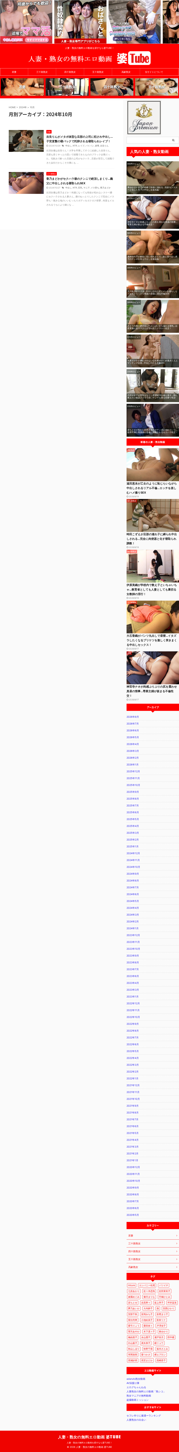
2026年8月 (133, 716)
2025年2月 (133, 839)
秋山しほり (133, 1348)
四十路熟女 (70, 72)
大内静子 (148, 1308)
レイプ (81, 145)
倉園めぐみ (133, 1296)
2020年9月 (133, 1187)
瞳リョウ (158, 1343)
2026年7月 (133, 723)
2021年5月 (133, 1132)
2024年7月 (133, 887)
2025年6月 (133, 812)
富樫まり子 (162, 1314)
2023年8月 (133, 962)
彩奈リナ (161, 1320)
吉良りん (104, 145)
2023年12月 (133, 935)
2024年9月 (133, 873)
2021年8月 (133, 1112)
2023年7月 (133, 969)
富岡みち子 (147, 1314)
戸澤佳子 (161, 1325)
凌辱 (97, 145)
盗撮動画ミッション (138, 1399)
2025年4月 (133, 825)
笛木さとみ (162, 1348)
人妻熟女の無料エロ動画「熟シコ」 (146, 1391)
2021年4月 (133, 1139)
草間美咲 (132, 1354)
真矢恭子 (145, 1343)
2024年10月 (133, 866)
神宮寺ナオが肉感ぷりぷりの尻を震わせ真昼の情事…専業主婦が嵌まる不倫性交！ (152, 223)
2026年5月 (133, 737)
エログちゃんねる (136, 1387)
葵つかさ (145, 1354)
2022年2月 (133, 1071)
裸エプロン (160, 1354)
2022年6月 (133, 1044)
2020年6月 (133, 1208)
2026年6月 (133, 730)
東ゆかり (163, 1331)
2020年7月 (133, 1201)
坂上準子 (158, 1302)
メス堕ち (95, 187)
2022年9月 (133, 1023)
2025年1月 (133, 846)
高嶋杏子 (161, 1360)
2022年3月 (133, 1064)
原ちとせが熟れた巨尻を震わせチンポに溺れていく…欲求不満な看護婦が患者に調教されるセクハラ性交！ (152, 431)
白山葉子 (132, 1343)
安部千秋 (132, 1314)
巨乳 (80, 187)
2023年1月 (133, 996)
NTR (75, 145)
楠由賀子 (132, 1337)
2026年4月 (133, 744)
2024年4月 (133, 907)
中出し (68, 145)
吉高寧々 (145, 1302)
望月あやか (133, 1331)
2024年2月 (133, 921)
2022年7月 (133, 1037)
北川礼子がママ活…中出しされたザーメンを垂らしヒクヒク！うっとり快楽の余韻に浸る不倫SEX (152, 292)
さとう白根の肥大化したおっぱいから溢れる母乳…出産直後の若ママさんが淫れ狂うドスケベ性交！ (152, 327)
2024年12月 (133, 853)
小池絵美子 (147, 1320)
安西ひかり (168, 1308)
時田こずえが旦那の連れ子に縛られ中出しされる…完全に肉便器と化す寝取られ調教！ (152, 538)
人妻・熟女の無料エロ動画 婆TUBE (89, 1437)
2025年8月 (133, 798)
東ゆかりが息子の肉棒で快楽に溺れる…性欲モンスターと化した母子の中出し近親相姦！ (152, 188)
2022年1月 (132, 1078)
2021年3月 (133, 1146)
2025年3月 (133, 832)
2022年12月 (133, 1003)
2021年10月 (133, 1098)
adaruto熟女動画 (136, 1378)
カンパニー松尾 (147, 1285)
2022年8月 (133, 1030)
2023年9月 (133, 955)
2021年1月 (132, 1160)
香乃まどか (105, 187)
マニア (86, 187)
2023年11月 (133, 941)
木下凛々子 (149, 1331)
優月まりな (149, 1296)
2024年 (23, 107)
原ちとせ (132, 1302)
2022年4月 (133, 1057)
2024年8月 (133, 880)
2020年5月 (133, 1214)
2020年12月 (133, 1167)
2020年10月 (133, 1180)
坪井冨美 (172, 1302)
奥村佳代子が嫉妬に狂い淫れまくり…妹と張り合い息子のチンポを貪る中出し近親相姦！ (152, 257)
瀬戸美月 (158, 1337)
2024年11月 (133, 860)
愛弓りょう (133, 1325)
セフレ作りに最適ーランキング (144, 1415)
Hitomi (131, 1285)
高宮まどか (147, 1360)
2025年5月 (133, 819)
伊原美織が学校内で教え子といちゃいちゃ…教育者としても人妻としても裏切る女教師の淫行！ (152, 589)
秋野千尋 (148, 1348)
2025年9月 (133, 791)
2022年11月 (133, 1010)
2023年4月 (133, 982)
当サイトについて (154, 72)
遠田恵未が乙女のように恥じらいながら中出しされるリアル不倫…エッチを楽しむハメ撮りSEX (152, 488)
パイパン (89, 145)
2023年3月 (133, 989)
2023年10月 (133, 948)
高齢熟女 (126, 72)
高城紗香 (132, 1360)
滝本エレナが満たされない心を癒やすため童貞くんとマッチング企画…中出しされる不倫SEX (152, 361)
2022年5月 (133, 1051)
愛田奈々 (148, 1325)
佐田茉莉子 (164, 1291)
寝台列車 (132, 1320)
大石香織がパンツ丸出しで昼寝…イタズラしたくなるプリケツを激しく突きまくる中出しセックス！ (152, 640)
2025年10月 (133, 784)
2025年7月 (133, 805)
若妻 (14, 72)
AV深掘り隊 (133, 1382)
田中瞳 (170, 1337)
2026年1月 (133, 764)
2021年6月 (133, 1126)
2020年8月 (133, 1194)
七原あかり (133, 1291)
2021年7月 (132, 1119)
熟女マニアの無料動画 (139, 1395)
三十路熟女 (42, 72)
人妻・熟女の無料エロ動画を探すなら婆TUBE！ (89, 1442)
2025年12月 (133, 771)
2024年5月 (133, 900)
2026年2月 (133, 757)
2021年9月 (133, 1105)
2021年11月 (133, 1092)
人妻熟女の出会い (136, 1419)
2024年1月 (133, 928)
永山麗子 (145, 1337)
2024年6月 (133, 894)
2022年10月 (133, 1016)
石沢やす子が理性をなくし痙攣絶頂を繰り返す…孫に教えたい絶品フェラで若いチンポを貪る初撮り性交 (152, 396)
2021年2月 (132, 1153)
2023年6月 (133, 976)
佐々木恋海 (149, 1291)
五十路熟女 (98, 72)
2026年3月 (133, 750)
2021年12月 (133, 1085)
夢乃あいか (133, 1308)
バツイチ (163, 1285)
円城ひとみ (164, 1296)
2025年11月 (133, 778)
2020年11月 (133, 1173)
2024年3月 (133, 914)
